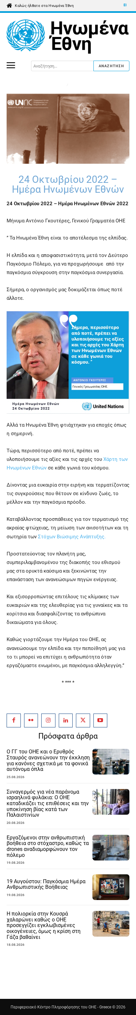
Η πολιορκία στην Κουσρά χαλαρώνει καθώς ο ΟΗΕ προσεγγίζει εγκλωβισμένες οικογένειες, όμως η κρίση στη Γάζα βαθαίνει (44, 925)
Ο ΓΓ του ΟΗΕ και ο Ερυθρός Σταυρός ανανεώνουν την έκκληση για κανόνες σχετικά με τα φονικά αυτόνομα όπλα (48, 760)
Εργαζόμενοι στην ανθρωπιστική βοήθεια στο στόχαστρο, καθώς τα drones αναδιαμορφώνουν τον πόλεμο (48, 846)
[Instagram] (48, 721)
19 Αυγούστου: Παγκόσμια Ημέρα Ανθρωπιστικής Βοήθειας (46, 884)
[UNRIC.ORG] (68, 36)
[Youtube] (100, 721)
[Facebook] (14, 721)
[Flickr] (31, 721)
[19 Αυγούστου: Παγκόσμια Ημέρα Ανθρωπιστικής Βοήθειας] (110, 887)
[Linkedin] (66, 721)
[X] (83, 721)
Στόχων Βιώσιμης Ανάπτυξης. (72, 537)
